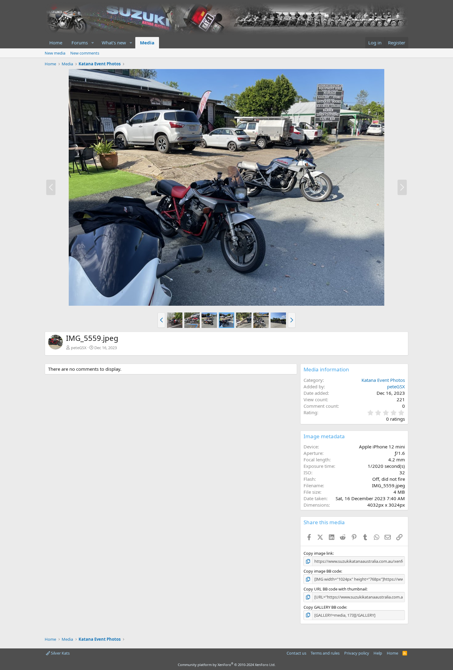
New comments (84, 53)
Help (377, 653)
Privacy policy (356, 653)
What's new (114, 42)
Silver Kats (60, 653)
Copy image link (318, 553)
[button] (92, 42)
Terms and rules (325, 653)
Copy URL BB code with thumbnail (335, 589)
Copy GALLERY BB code (325, 607)
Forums (79, 42)
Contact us (296, 653)
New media (55, 53)
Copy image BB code (322, 571)
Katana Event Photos (383, 380)
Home (55, 42)
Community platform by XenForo (226, 664)
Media (147, 42)
